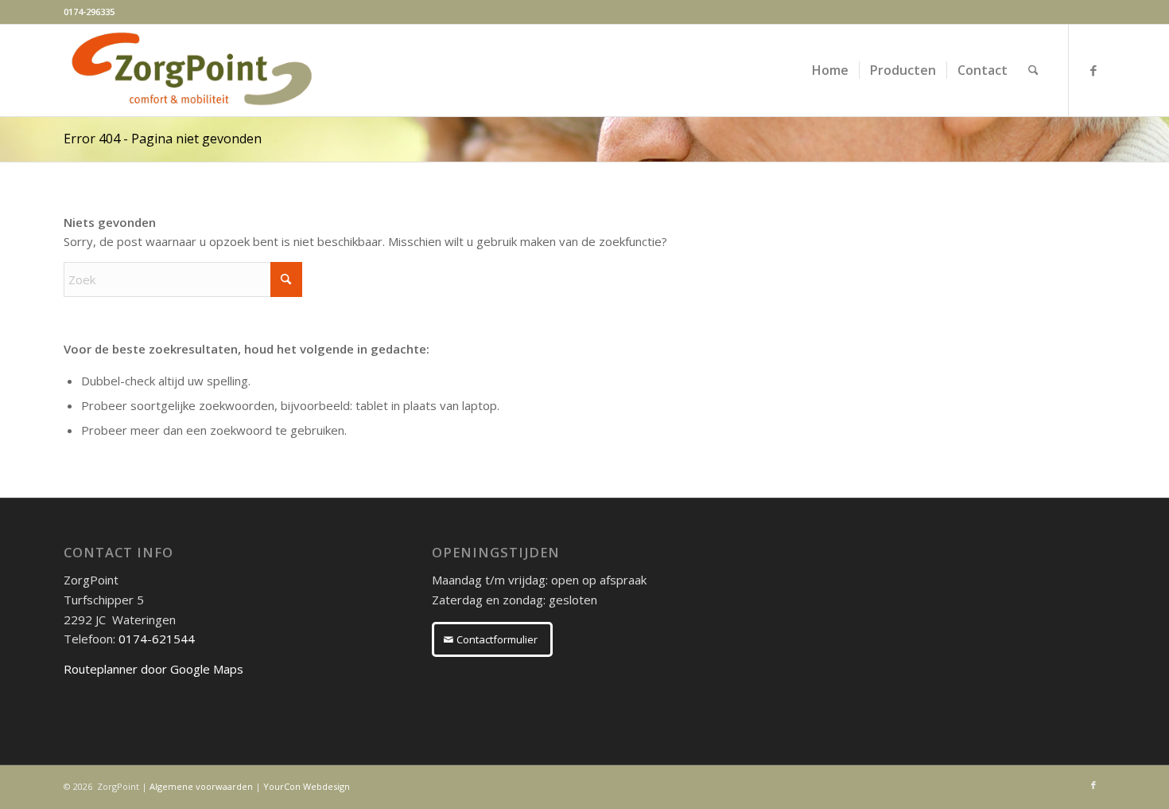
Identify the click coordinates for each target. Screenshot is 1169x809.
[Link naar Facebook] (1093, 70)
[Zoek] (1033, 70)
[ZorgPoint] (191, 70)
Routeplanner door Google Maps (153, 669)
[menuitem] (830, 70)
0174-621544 (156, 639)
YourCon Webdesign (306, 786)
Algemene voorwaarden (201, 786)
